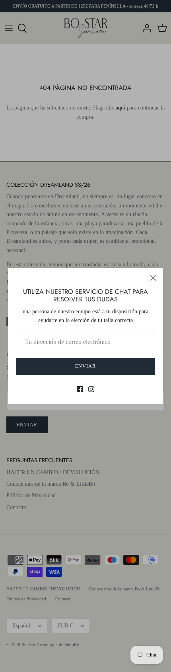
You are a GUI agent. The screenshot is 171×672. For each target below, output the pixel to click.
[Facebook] (80, 389)
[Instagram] (91, 389)
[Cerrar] (153, 278)
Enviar (85, 366)
